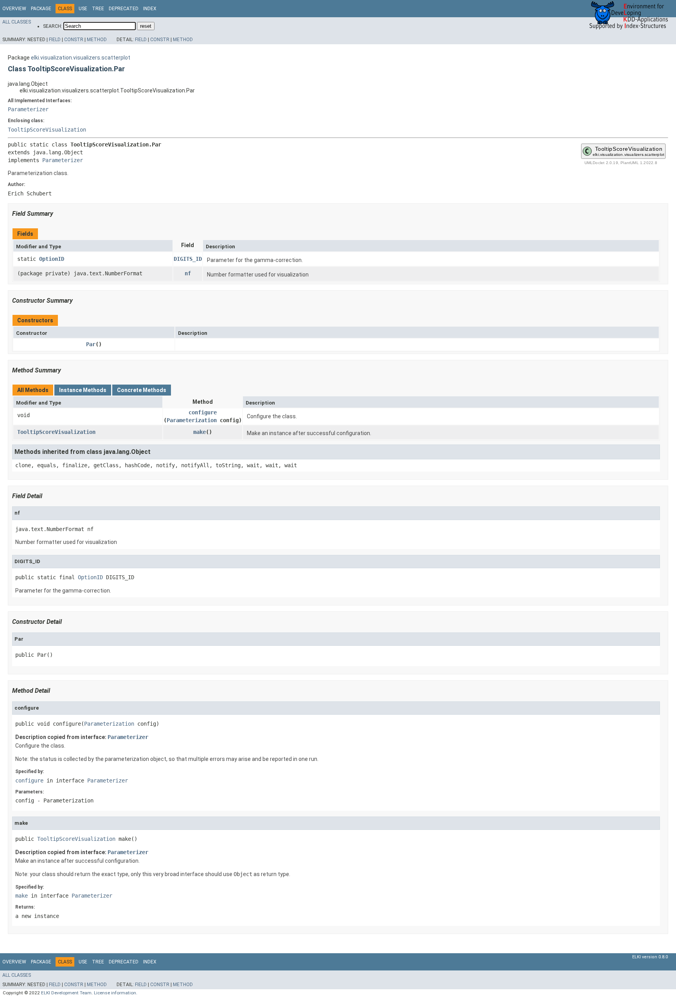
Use (83, 8)
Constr (73, 39)
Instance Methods (82, 390)
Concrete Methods (141, 390)
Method (97, 39)
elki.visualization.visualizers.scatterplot (80, 57)
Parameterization (192, 420)
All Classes (16, 22)
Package (41, 8)
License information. (115, 993)
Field (55, 39)
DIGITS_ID (188, 259)
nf (188, 273)
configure (203, 412)
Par (90, 344)
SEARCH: (52, 26)
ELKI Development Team (66, 993)
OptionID (51, 259)
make (199, 432)
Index (149, 8)
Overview (14, 8)
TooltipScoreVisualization (47, 129)
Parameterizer (28, 109)
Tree (98, 8)
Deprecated (123, 8)
